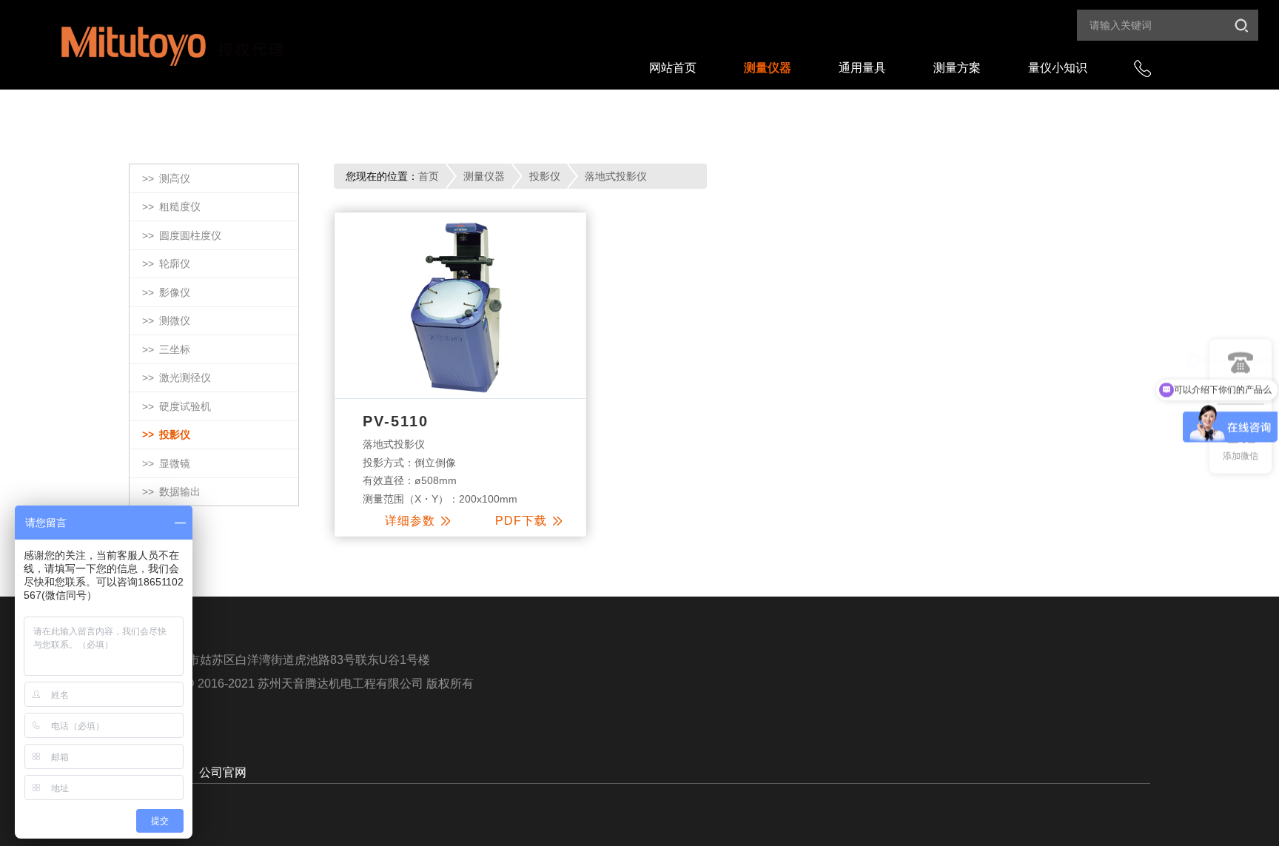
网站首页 (672, 67)
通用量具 (862, 67)
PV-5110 (396, 421)
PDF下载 (521, 520)
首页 (428, 176)
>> (166, 178)
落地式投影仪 (616, 176)
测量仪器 (767, 67)
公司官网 (222, 772)
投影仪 (544, 176)
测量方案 (957, 67)
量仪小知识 (1057, 67)
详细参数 (410, 520)
